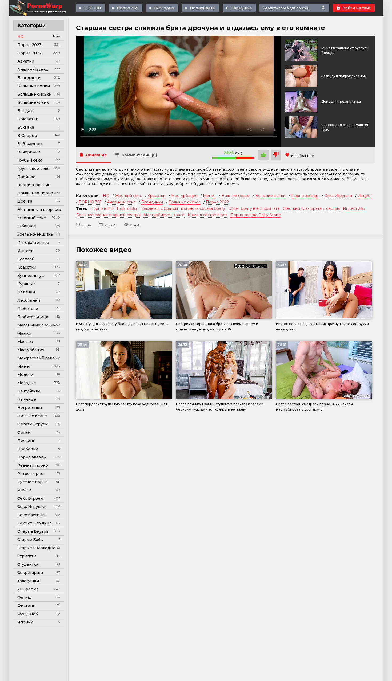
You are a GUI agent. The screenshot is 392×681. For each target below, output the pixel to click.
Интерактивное (33, 242)
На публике (29, 391)
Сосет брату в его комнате (254, 208)
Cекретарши (30, 572)
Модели (25, 374)
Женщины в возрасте (39, 209)
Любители (27, 308)
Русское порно (32, 481)
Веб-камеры (29, 143)
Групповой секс (33, 168)
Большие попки (33, 86)
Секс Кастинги (32, 514)
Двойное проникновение (33, 180)
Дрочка (24, 201)
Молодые (26, 382)
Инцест (25, 250)
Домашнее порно (35, 193)
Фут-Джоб (27, 614)
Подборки (27, 448)
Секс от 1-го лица (34, 523)
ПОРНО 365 (89, 202)
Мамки (24, 333)
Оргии (23, 432)
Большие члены (33, 102)
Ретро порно (30, 473)
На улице (26, 399)
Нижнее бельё (32, 415)
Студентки (28, 564)
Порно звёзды (31, 457)
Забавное (26, 226)
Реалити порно (32, 465)
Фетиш (24, 597)
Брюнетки (27, 119)
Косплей (25, 259)
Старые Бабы (30, 539)
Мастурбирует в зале (164, 214)
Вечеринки (28, 152)
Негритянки (29, 407)
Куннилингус (30, 275)
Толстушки (28, 581)
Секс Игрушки (32, 506)
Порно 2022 (29, 53)
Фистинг (26, 605)
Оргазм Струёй (32, 424)
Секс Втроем (30, 498)
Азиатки (25, 61)
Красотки (26, 267)
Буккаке (25, 127)
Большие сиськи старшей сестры (108, 214)
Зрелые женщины (35, 234)
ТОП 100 (92, 8)
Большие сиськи (34, 94)
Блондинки (29, 77)
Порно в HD (102, 208)
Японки (25, 622)
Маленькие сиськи (36, 325)
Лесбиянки (28, 300)
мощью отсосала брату (203, 208)
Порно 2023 (29, 44)
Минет (24, 366)
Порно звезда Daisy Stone (255, 214)
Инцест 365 (354, 208)
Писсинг (26, 440)
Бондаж (25, 110)
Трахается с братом (159, 208)
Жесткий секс (31, 217)
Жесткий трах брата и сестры (311, 208)
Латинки (26, 292)
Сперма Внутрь (33, 531)
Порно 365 (127, 8)
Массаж (25, 341)
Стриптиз (27, 556)
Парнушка (241, 8)
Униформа (27, 589)
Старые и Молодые (36, 547)
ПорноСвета (202, 8)
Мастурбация (30, 349)
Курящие (26, 283)
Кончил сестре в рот (207, 214)
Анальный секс (32, 69)
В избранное (302, 156)
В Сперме (27, 135)
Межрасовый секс (35, 358)
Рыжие (24, 490)
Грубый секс (29, 160)
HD (20, 36)
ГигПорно (164, 8)
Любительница (32, 316)
